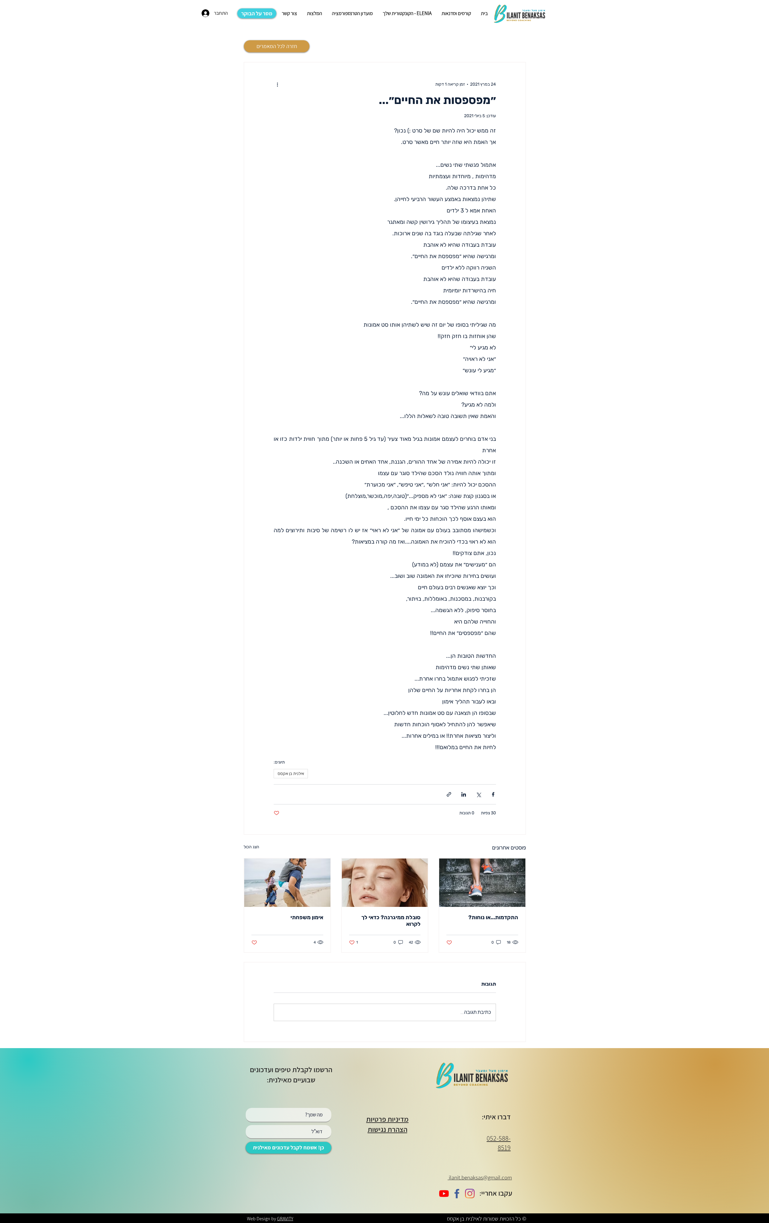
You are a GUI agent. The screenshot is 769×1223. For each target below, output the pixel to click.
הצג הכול (251, 846)
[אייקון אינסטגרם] (470, 1193)
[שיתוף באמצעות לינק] (449, 794)
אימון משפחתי (306, 917)
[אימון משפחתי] (287, 883)
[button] (456, 13)
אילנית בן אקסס (291, 773)
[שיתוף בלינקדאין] (464, 794)
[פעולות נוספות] (277, 84)
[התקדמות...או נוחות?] (482, 883)
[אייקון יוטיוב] (444, 1193)
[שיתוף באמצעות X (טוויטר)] (478, 794)
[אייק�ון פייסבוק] (457, 1193)
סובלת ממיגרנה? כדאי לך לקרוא (391, 920)
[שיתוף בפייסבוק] (493, 794)
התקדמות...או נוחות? (493, 917)
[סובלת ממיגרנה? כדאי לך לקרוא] (385, 883)
